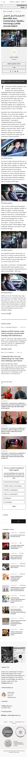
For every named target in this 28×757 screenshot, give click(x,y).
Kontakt (14, 723)
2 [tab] (4, 736)
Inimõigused (22, 563)
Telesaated (14, 327)
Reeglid (11, 721)
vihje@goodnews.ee (7, 683)
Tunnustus (11, 352)
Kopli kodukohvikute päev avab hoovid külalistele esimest (16, 557)
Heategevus (22, 532)
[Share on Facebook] (10, 71)
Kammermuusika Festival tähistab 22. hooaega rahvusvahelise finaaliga (18, 611)
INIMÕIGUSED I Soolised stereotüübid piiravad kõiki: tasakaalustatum (18, 589)
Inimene (10, 11)
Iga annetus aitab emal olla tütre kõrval (17, 535)
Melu (8, 11)
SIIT (10, 314)
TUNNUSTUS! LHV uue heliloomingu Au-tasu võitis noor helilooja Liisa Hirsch (12, 359)
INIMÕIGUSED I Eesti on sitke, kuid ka (17, 566)
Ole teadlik (22, 595)
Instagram (17, 2)
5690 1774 (10, 695)
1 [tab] (3, 736)
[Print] (17, 71)
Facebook (12, 2)
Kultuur (21, 607)
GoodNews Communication (14, 752)
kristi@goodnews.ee (12, 697)
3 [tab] (6, 736)
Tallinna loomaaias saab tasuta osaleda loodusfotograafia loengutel (18, 623)
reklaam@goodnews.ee (14, 715)
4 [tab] (7, 736)
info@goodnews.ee (6, 706)
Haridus (21, 629)
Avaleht (5, 721)
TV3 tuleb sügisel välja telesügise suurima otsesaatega (17, 547)
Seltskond (9, 327)
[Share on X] (13, 71)
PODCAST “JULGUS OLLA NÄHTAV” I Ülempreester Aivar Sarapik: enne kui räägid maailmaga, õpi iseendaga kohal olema (13, 405)
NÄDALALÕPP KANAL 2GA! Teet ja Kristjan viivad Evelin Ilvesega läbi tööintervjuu (12, 333)
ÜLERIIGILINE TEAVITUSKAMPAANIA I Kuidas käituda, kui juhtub (17, 600)
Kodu (4, 11)
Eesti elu (6, 352)
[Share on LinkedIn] (15, 71)
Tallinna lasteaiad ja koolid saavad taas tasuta (16, 633)
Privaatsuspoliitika (6, 711)
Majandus (14, 63)
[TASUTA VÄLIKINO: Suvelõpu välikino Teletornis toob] (7, 655)
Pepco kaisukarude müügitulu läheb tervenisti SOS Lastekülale (16, 578)
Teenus (18, 63)
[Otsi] (18, 521)
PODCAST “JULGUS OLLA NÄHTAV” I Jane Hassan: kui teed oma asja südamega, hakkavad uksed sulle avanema (13, 455)
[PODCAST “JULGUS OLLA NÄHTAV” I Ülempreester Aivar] (19, 655)
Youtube (22, 2)
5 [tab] (9, 736)
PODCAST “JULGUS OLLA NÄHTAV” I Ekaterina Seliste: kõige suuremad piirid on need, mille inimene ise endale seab (13, 430)
